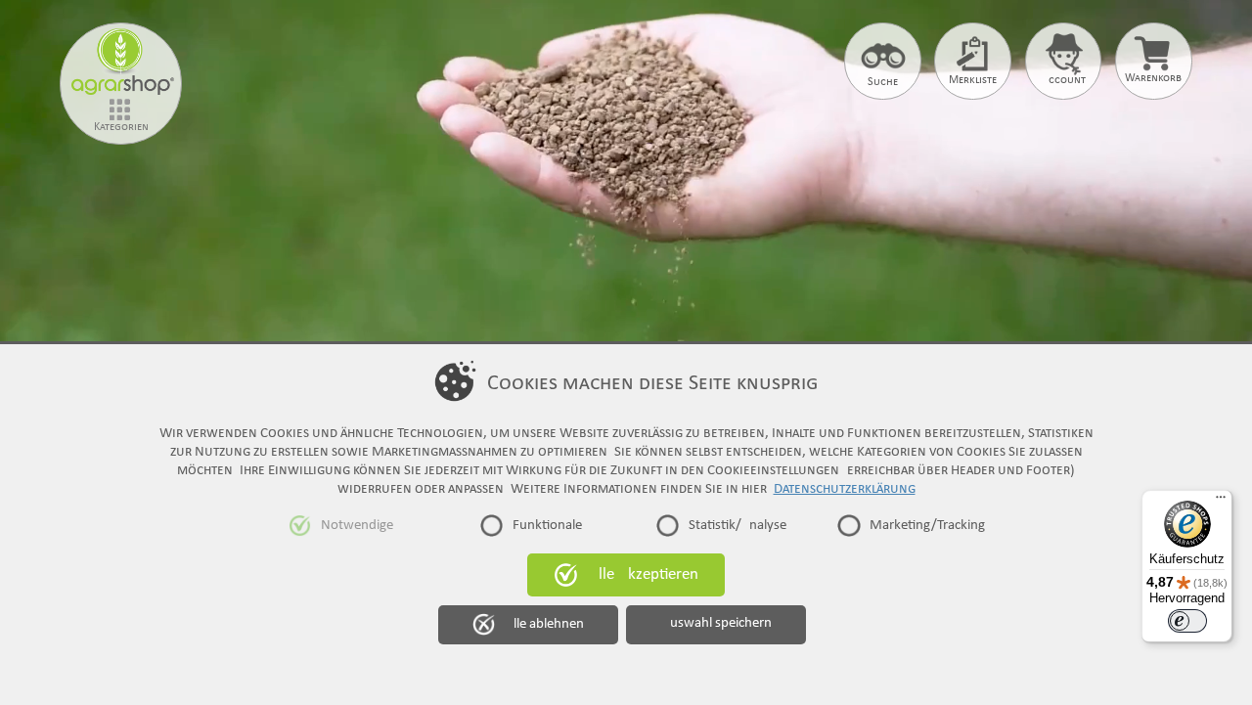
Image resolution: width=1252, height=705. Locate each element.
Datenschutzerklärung (845, 489)
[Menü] (1220, 501)
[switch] (1187, 621)
